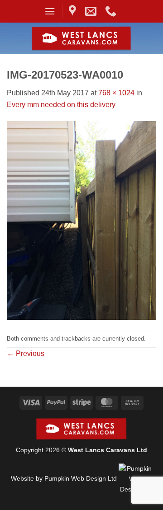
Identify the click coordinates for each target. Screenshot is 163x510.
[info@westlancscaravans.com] (92, 11)
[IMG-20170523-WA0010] (81, 220)
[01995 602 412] (112, 11)
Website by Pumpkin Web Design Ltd (64, 478)
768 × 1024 (116, 93)
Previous (25, 353)
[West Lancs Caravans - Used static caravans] (81, 38)
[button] (49, 11)
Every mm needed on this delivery (61, 104)
